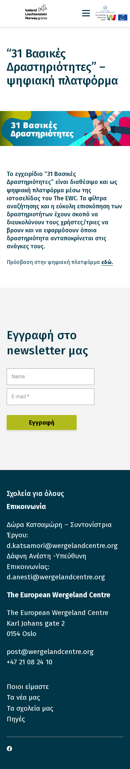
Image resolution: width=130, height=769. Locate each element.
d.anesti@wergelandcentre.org (56, 577)
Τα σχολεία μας (30, 708)
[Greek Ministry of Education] (111, 9)
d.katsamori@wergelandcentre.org (62, 545)
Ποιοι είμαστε (28, 686)
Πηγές (16, 719)
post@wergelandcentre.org (50, 651)
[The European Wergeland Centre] (111, 17)
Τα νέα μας (23, 697)
